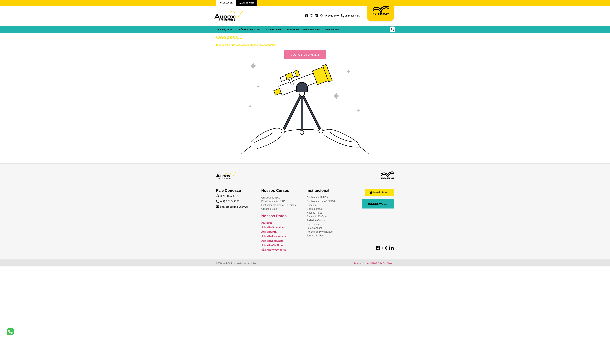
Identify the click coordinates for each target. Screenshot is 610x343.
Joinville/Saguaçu (272, 240)
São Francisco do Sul (274, 249)
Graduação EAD (225, 29)
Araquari (266, 223)
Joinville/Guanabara (273, 227)
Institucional (332, 29)
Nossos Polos (274, 216)
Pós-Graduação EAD (250, 29)
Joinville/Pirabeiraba (273, 236)
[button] (392, 29)
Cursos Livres (273, 29)
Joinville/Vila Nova (272, 245)
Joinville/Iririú (269, 232)
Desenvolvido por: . (374, 263)
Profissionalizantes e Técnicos (303, 29)
